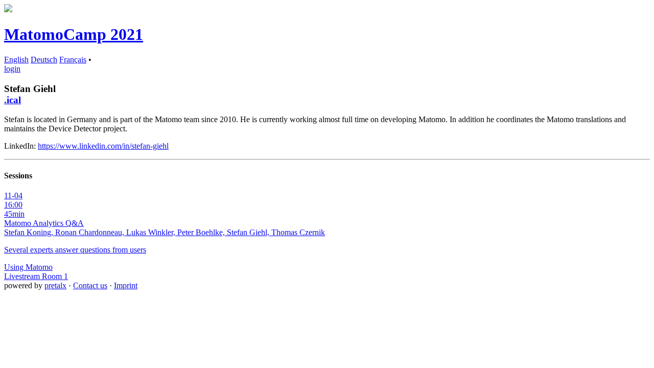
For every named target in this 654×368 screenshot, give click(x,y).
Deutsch (44, 59)
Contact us (90, 285)
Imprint (125, 285)
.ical (12, 100)
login (12, 68)
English (16, 59)
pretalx (55, 285)
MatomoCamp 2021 (73, 34)
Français (72, 59)
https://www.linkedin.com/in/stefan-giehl (103, 146)
